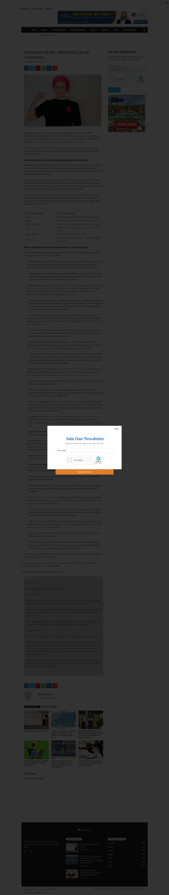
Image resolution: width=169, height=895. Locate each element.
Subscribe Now (84, 472)
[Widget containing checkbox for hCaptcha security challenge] (84, 460)
